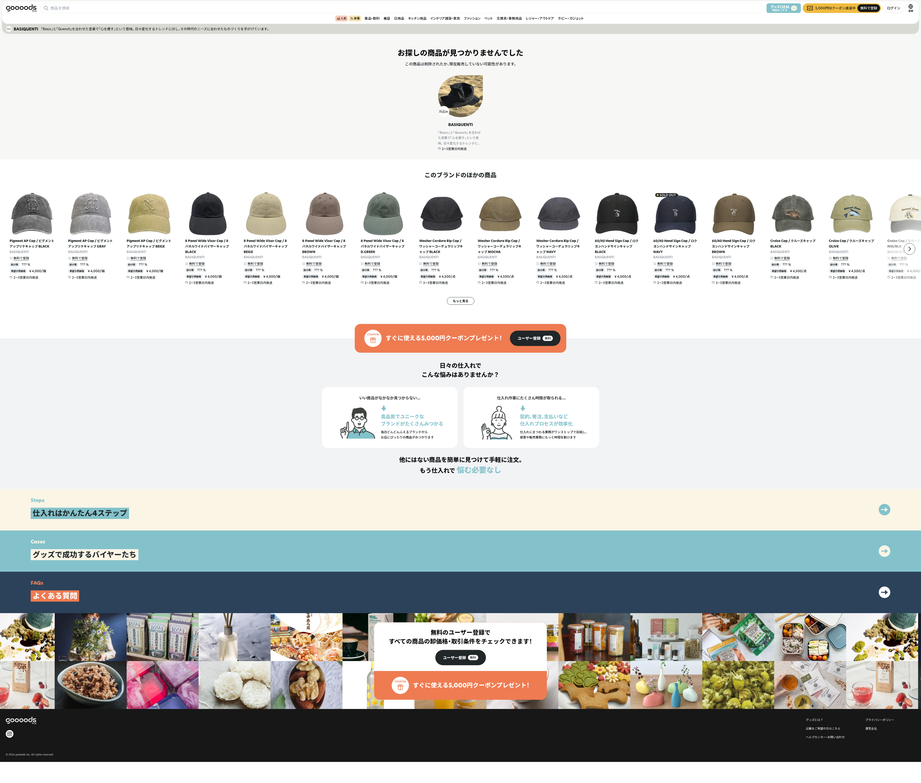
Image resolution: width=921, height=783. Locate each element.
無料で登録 (21, 258)
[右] (909, 249)
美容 (387, 18)
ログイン (893, 8)
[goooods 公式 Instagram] (9, 734)
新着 (357, 18)
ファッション (472, 18)
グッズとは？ (814, 720)
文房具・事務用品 (509, 18)
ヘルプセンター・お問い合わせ (825, 737)
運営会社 (871, 728)
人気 (343, 18)
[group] (535, 338)
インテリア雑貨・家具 (445, 18)
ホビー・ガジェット (571, 18)
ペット (488, 18)
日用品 (399, 18)
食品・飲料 (372, 18)
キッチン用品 (417, 18)
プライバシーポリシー (879, 720)
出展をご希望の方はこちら (823, 728)
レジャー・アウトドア (540, 18)
